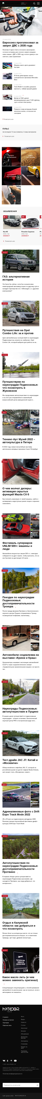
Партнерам (6, 1022)
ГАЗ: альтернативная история (16, 278)
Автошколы (24, 1041)
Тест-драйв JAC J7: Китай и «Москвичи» (20, 761)
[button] (30, 228)
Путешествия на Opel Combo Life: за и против (17, 332)
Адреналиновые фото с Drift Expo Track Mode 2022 (20, 813)
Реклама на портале (8, 1020)
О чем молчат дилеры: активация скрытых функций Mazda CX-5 (17, 491)
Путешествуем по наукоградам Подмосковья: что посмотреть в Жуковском (20, 386)
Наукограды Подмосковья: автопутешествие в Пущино (20, 710)
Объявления (25, 1034)
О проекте (5, 1017)
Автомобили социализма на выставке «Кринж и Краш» (20, 656)
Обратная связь (7, 1025)
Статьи (23, 1025)
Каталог (23, 1031)
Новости (23, 1022)
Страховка (24, 1044)
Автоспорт (24, 1028)
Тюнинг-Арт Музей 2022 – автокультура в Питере (18, 441)
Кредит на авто (24, 1047)
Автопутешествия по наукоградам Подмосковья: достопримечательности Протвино (20, 867)
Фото (22, 1016)
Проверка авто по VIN (24, 1051)
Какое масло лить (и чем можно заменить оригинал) (20, 980)
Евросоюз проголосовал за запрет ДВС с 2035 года (20, 44)
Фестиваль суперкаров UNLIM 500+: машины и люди (17, 545)
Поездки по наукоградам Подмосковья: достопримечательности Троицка (18, 602)
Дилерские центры (24, 1037)
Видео (23, 1019)
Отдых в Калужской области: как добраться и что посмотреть (18, 925)
